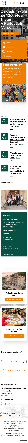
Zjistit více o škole (8, 33)
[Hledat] (20, 3)
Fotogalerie (9, 51)
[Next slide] (24, 93)
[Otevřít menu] (26, 3)
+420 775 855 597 (15, 3)
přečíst (19, 126)
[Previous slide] (3, 93)
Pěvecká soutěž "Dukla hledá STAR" (17, 155)
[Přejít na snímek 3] (12, 101)
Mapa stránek (20, 428)
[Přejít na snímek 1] (7, 101)
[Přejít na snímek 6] (18, 101)
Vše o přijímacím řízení (12, 336)
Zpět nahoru (23, 440)
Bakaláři (8, 42)
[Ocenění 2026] (14, 200)
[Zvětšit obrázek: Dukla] (14, 93)
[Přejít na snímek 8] (20, 370)
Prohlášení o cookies (14, 430)
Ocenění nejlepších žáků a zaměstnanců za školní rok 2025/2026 (17, 139)
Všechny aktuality (5, 182)
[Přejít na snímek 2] (9, 101)
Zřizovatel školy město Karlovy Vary (14, 427)
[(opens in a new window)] (14, 361)
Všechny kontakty (8, 254)
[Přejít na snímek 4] (14, 101)
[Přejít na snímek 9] (22, 370)
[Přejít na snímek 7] (21, 101)
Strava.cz (8, 56)
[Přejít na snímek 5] (16, 101)
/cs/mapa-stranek (23, 3)
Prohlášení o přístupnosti (10, 428)
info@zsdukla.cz (17, 3)
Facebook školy (10, 47)
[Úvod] (4, 3)
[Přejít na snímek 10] (24, 370)
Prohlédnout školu (12, 299)
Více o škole (6, 81)
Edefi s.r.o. (19, 433)
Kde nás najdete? (8, 230)
